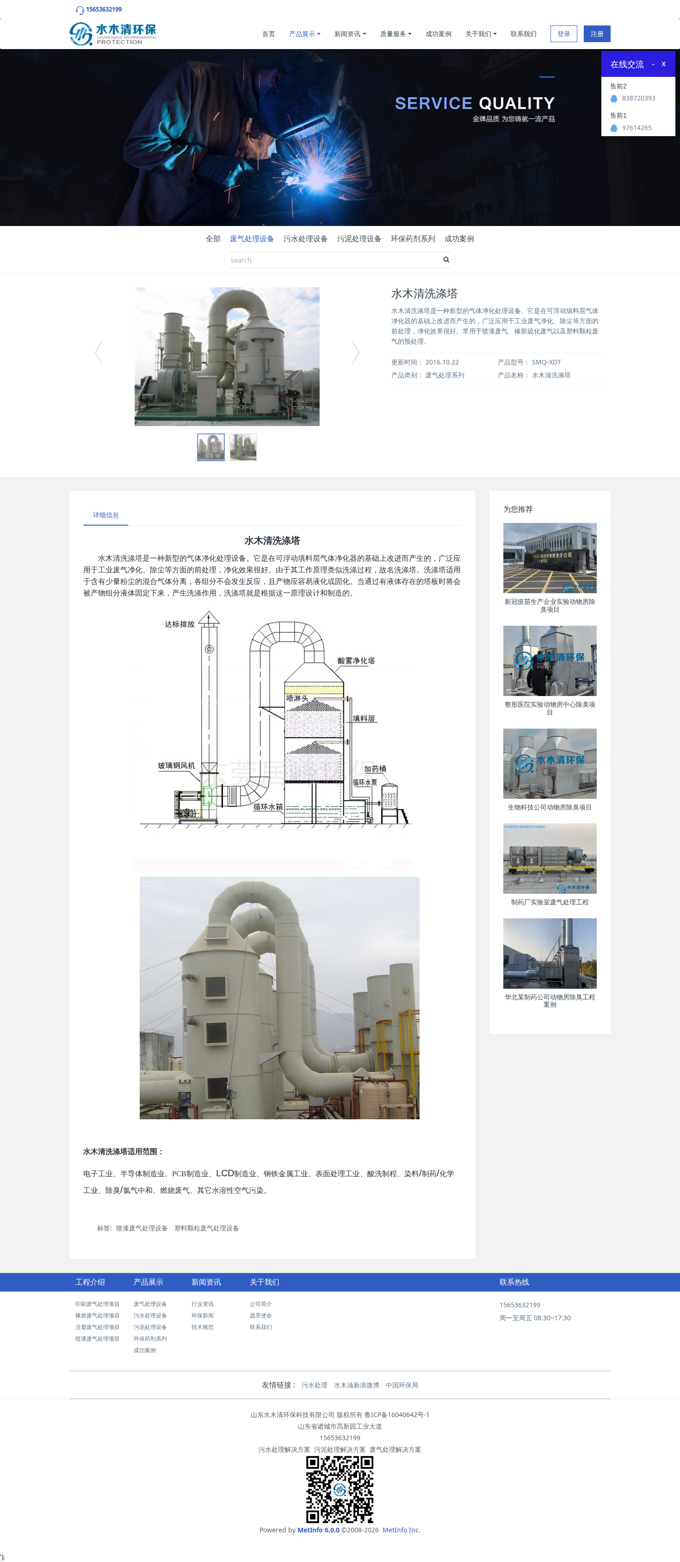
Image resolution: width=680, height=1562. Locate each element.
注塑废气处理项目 (97, 1327)
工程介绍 (90, 1282)
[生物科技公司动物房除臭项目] (550, 763)
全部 (213, 238)
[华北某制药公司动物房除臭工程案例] (550, 953)
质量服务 (393, 33)
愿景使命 (261, 1315)
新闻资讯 (347, 33)
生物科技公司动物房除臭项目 (550, 807)
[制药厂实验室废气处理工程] (550, 858)
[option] (227, 356)
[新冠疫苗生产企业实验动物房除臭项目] (550, 558)
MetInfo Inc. (401, 1529)
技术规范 (203, 1327)
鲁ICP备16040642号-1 (397, 1414)
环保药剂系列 (413, 238)
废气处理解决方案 (395, 1449)
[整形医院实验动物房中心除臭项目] (550, 661)
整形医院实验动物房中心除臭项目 (550, 708)
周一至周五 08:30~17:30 (535, 1317)
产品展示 (302, 33)
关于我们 (478, 33)
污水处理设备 (306, 238)
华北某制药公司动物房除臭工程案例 (550, 1001)
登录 (563, 33)
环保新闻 (203, 1315)
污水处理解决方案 (284, 1449)
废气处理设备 (252, 238)
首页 (268, 33)
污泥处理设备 (359, 238)
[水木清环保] (112, 31)
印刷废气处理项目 (97, 1304)
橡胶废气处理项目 (97, 1315)
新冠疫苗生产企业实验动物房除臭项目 (550, 605)
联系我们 (524, 33)
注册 (597, 33)
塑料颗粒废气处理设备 (206, 1227)
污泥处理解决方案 (340, 1449)
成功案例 (438, 33)
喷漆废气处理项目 (97, 1338)
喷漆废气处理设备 (142, 1227)
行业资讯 (203, 1304)
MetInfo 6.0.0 (318, 1529)
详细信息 (106, 514)
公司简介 (261, 1304)
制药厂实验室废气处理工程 (550, 902)
